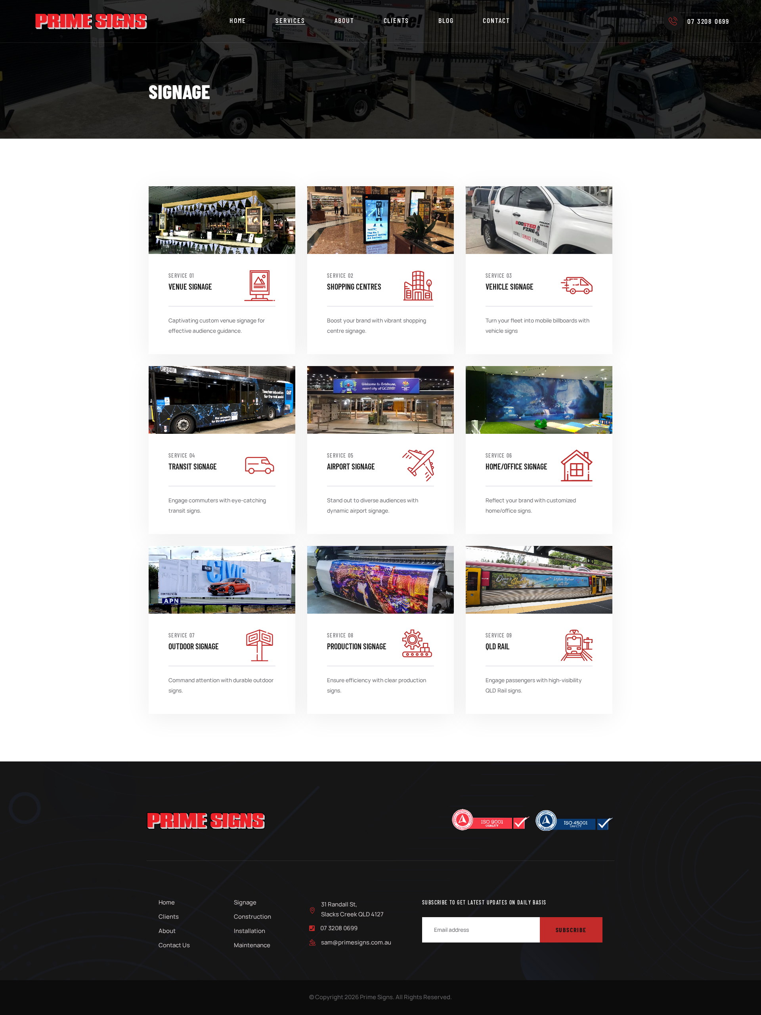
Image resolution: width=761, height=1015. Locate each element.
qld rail (497, 646)
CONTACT (496, 20)
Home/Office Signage (516, 466)
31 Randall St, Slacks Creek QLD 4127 (352, 909)
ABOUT (344, 20)
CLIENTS (396, 20)
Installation (249, 931)
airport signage (351, 466)
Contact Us (174, 945)
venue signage (190, 286)
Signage (245, 902)
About (167, 931)
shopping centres (354, 286)
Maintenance (252, 945)
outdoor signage (193, 646)
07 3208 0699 (708, 21)
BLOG (445, 20)
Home (167, 902)
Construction (252, 916)
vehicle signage (509, 286)
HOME (237, 20)
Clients (169, 916)
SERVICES (290, 20)
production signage (356, 646)
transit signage (192, 466)
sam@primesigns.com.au (356, 942)
